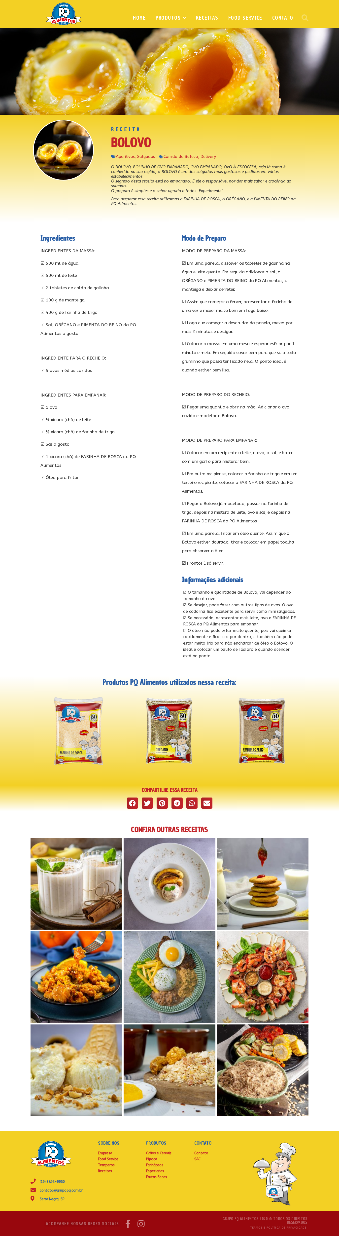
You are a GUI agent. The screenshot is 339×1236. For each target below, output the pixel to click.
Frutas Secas (156, 1177)
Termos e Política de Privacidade (278, 1227)
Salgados (146, 156)
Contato (282, 17)
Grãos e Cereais (158, 1153)
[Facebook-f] (128, 1224)
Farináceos (154, 1165)
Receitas (207, 17)
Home (139, 17)
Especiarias (155, 1171)
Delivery (208, 156)
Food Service (245, 17)
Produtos (168, 17)
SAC (197, 1159)
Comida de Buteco (181, 156)
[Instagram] (141, 1224)
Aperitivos (125, 156)
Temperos (106, 1165)
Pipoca (151, 1159)
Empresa (105, 1153)
